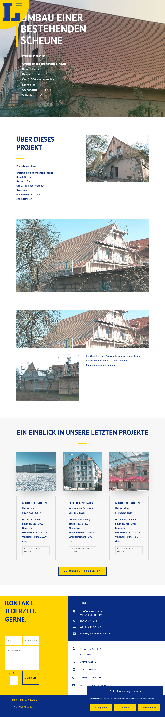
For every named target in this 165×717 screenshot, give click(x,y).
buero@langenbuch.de (95, 633)
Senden (30, 677)
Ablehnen (125, 707)
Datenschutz (31, 699)
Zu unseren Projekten (82, 570)
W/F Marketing (26, 706)
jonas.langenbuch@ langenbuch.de (97, 685)
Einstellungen (149, 707)
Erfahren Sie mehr (34, 550)
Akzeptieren (101, 707)
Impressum (17, 699)
